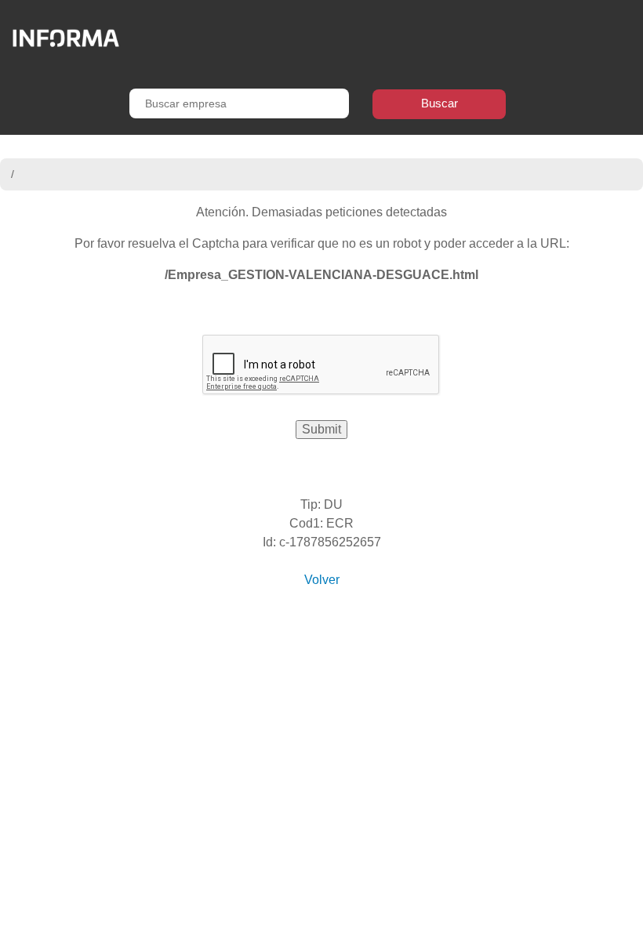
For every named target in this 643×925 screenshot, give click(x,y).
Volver (322, 579)
